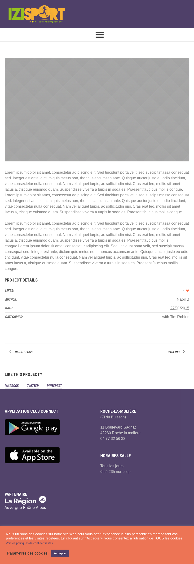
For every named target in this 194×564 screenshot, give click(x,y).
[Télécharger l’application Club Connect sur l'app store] (49, 455)
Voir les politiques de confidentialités (29, 543)
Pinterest (54, 386)
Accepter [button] (60, 553)
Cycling (174, 352)
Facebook (12, 386)
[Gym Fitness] (97, 109)
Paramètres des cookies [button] (27, 553)
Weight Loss (23, 352)
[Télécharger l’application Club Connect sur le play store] (49, 427)
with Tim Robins (175, 317)
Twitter (33, 386)
